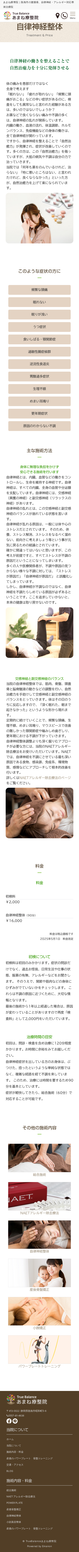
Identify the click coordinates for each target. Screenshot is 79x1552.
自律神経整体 (39, 1251)
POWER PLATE (14, 1502)
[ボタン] (57, 16)
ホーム (10, 1439)
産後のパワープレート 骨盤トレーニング (29, 1458)
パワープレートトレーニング (39, 1366)
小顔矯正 (39, 1328)
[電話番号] (64, 15)
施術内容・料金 (14, 1451)
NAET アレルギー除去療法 (20, 1496)
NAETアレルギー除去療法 (39, 1213)
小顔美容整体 (13, 1522)
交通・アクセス (14, 1464)
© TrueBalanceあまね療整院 (39, 1541)
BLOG (9, 1471)
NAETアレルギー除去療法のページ (45, 777)
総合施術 (39, 1174)
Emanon (47, 1546)
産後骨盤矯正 (39, 1289)
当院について (13, 1445)
